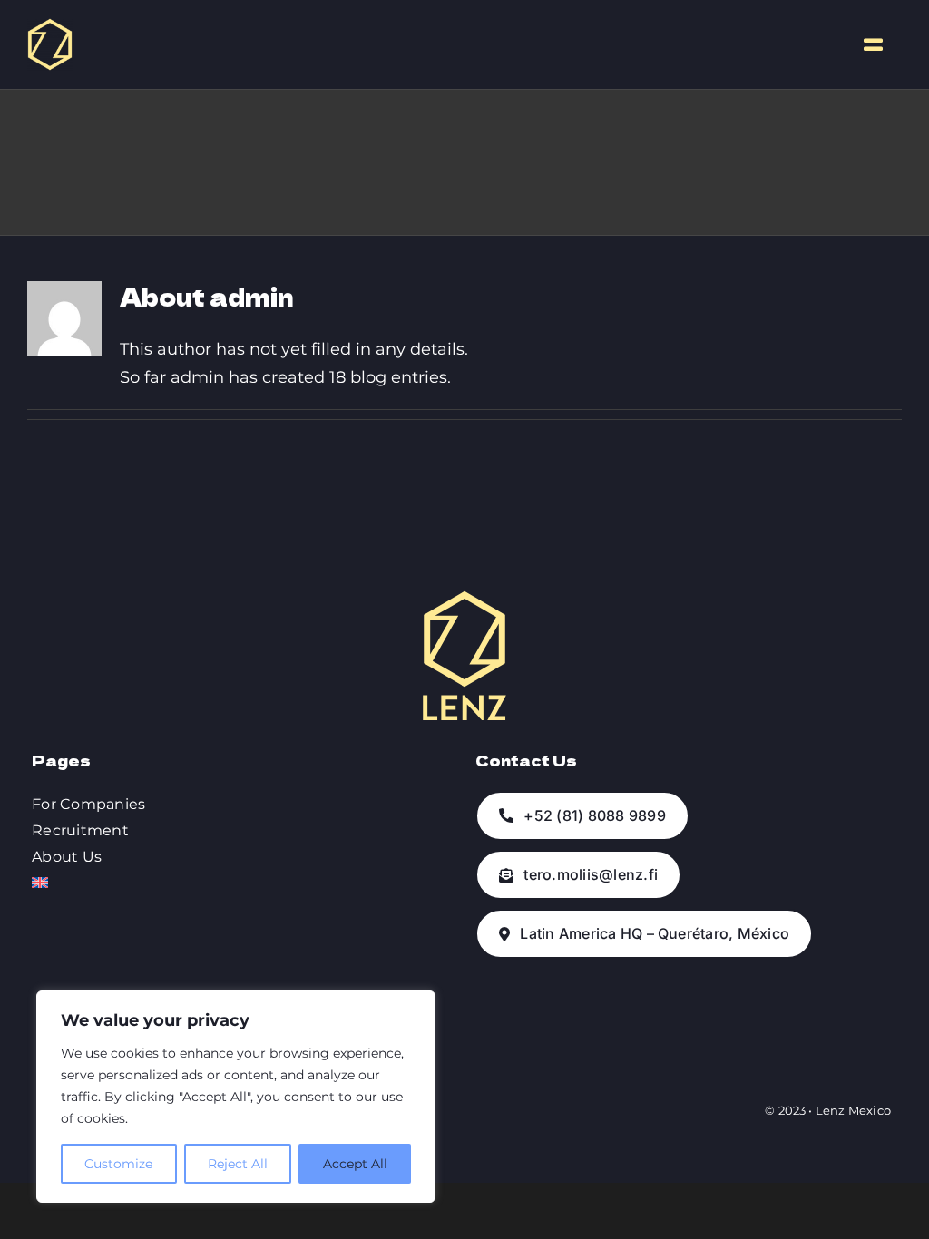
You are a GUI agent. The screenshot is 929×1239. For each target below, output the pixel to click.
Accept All (355, 1164)
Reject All (238, 1164)
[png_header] (50, 26)
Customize (118, 1164)
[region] (235, 1096)
